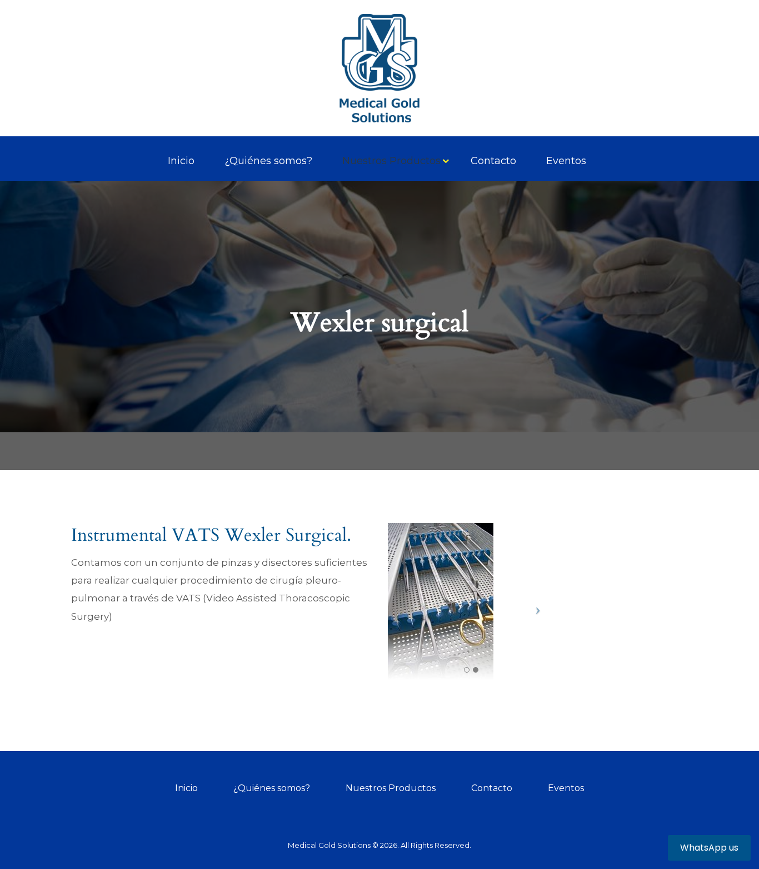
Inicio (181, 161)
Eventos (566, 161)
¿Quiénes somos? (268, 161)
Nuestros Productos (391, 161)
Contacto (493, 161)
